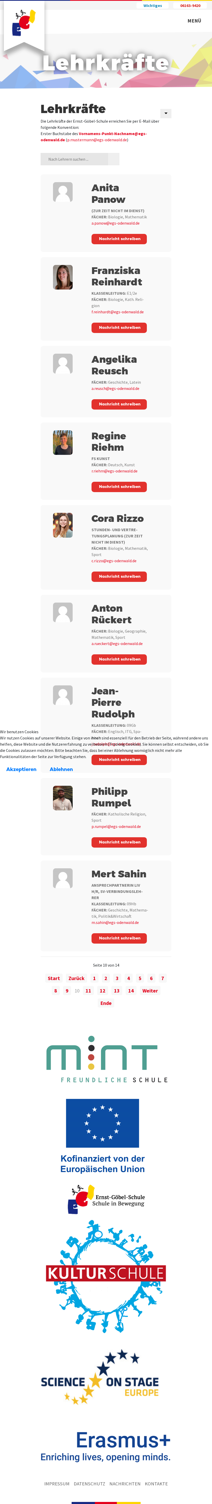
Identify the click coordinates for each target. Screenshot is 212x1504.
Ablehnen (61, 769)
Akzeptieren (21, 769)
